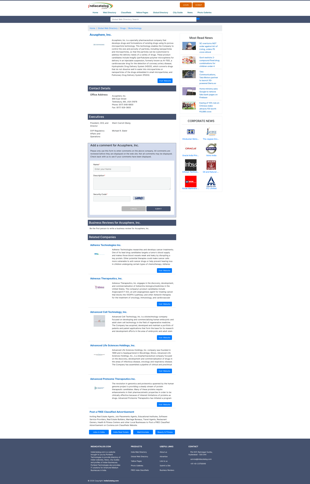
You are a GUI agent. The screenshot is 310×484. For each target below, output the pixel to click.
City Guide (178, 12)
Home (95, 12)
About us (163, 452)
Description (99, 175)
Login (186, 5)
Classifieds (126, 12)
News (190, 12)
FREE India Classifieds (140, 470)
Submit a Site (165, 466)
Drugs (123, 28)
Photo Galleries (205, 12)
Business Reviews (167, 470)
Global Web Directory (108, 28)
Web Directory (109, 12)
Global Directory (160, 12)
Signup (198, 5)
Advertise (163, 456)
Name (96, 164)
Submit (158, 209)
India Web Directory (139, 452)
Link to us (164, 461)
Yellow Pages (142, 12)
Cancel (133, 209)
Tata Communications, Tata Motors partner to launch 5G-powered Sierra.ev (208, 77)
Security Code (100, 194)
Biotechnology (135, 28)
